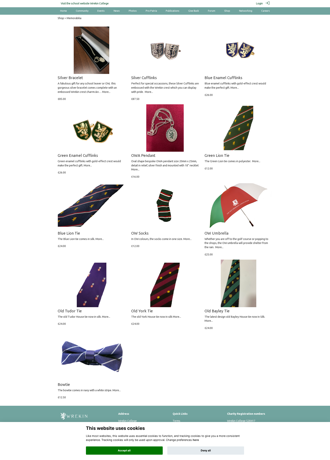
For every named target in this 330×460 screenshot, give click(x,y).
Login (259, 3)
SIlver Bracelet (70, 77)
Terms (176, 420)
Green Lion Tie (217, 155)
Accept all (124, 450)
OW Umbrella (216, 233)
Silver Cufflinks (144, 77)
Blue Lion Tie (69, 233)
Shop (61, 18)
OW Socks (140, 233)
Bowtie (64, 384)
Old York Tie (142, 311)
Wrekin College (99, 3)
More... (106, 91)
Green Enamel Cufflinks (78, 155)
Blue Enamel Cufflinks (223, 77)
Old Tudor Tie (70, 311)
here (196, 439)
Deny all (206, 450)
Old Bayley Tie (217, 311)
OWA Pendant (143, 155)
